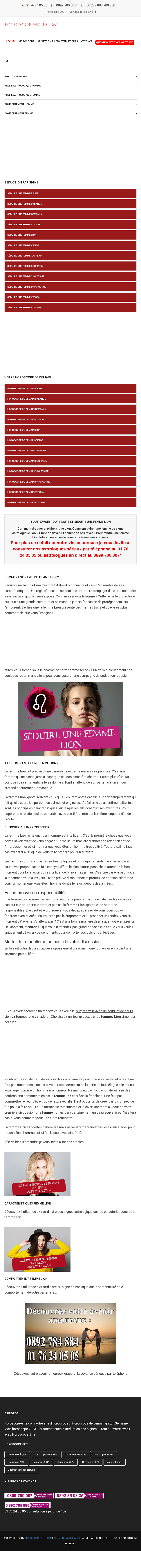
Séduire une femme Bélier (23, 193)
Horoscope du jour (17, 1454)
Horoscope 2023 (90, 1462)
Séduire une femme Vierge (23, 245)
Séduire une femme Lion (21, 234)
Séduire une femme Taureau (24, 255)
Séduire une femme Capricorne (26, 286)
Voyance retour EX (80, 11)
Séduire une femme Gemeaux (24, 214)
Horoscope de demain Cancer (25, 419)
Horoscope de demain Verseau (26, 492)
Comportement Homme (19, 104)
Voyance (86, 41)
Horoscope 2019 (41, 1462)
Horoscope (26, 41)
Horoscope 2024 (56, 11)
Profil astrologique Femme (22, 94)
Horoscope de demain (46, 1454)
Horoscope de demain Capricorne (28, 481)
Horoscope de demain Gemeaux (26, 409)
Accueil (11, 41)
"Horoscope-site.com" (38, 1538)
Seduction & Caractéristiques (57, 41)
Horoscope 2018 (16, 1462)
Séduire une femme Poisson (24, 307)
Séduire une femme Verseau (24, 297)
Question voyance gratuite (21, 1470)
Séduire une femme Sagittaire (25, 276)
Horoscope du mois (103, 1454)
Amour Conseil (114, 1462)
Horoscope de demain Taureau (26, 450)
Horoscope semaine (75, 1454)
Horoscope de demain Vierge (25, 440)
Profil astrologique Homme (22, 85)
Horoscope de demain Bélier (25, 388)
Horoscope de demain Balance (26, 398)
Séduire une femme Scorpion (25, 266)
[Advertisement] (70, 149)
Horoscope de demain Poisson (26, 502)
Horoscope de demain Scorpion (27, 461)
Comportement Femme (18, 113)
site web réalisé (70, 1538)
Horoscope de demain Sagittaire (27, 471)
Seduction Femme (15, 76)
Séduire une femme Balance (24, 203)
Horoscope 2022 (65, 1462)
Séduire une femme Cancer (23, 224)
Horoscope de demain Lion (23, 430)
